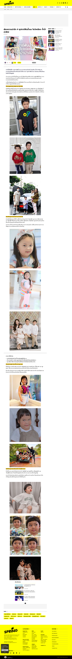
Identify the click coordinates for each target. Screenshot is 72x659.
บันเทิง (11, 9)
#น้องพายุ (14, 614)
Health (42, 631)
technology (25, 632)
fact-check (34, 634)
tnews (53, 646)
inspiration (34, 647)
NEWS (8, 9)
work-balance (35, 648)
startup (24, 635)
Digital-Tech (25, 631)
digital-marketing (26, 647)
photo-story (34, 635)
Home (5, 9)
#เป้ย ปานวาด (13, 616)
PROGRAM (42, 634)
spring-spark (43, 640)
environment (25, 643)
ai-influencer (43, 641)
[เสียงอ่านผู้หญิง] (13, 63)
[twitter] (8, 59)
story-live (43, 643)
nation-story (34, 641)
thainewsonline (55, 644)
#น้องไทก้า (39, 614)
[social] (57, 3)
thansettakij (54, 648)
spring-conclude (44, 637)
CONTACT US (43, 645)
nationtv (54, 639)
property (24, 649)
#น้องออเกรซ (32, 614)
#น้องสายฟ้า (20, 614)
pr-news (33, 638)
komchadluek (54, 635)
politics (33, 639)
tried (42, 638)
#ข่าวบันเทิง (43, 616)
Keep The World (26, 639)
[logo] (9, 2)
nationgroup (54, 633)
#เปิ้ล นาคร (20, 616)
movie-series (34, 646)
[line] (10, 60)
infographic (34, 636)
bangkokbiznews (55, 637)
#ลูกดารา (11, 618)
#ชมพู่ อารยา (6, 616)
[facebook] (6, 60)
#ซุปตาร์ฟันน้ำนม (7, 614)
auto (24, 633)
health (42, 632)
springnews (54, 641)
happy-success (44, 635)
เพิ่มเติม (2, 648)
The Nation (54, 631)
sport (33, 633)
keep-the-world (44, 639)
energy (24, 641)
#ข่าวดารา (6, 618)
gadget (24, 636)
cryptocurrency (26, 650)
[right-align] (65, 7)
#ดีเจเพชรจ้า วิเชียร (27, 616)
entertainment (34, 640)
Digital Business (26, 646)
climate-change (26, 640)
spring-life (34, 645)
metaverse (25, 634)
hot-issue (33, 632)
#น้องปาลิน (26, 614)
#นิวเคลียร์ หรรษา (35, 616)
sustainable (25, 644)
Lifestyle (33, 644)
